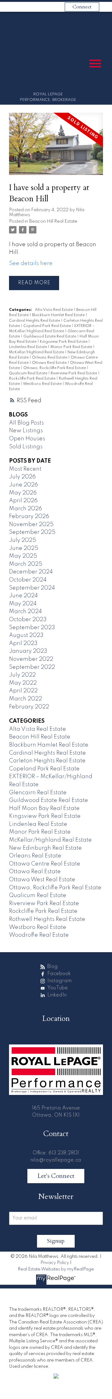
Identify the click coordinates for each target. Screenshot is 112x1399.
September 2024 (32, 588)
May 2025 (23, 556)
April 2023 (23, 643)
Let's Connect (55, 1176)
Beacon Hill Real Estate (53, 221)
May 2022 (23, 683)
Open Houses (27, 439)
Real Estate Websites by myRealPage (56, 1269)
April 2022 (23, 691)
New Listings (26, 431)
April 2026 (23, 500)
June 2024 (23, 596)
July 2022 (22, 675)
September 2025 (32, 532)
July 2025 (22, 540)
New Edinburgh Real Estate (45, 848)
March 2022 (25, 699)
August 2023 (26, 635)
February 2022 (29, 707)
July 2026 (22, 477)
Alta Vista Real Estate (54, 310)
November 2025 (31, 524)
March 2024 (25, 611)
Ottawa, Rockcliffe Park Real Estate (55, 368)
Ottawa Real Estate (50, 363)
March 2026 (25, 509)
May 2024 (23, 604)
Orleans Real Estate (50, 358)
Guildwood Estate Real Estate (50, 336)
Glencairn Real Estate (38, 792)
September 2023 (32, 627)
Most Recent (25, 469)
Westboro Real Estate (43, 384)
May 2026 (23, 493)
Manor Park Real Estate (71, 347)
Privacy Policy (54, 1263)
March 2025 (25, 564)
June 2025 (23, 548)
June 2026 (23, 485)
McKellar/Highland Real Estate (37, 352)
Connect (81, 6)
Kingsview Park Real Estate (64, 342)
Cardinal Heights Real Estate (35, 321)
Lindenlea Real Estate (28, 347)
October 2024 (28, 580)
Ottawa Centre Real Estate (44, 864)
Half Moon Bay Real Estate (44, 808)
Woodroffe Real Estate (39, 935)
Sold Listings (26, 447)
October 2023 (28, 619)
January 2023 (28, 651)
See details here (31, 263)
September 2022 (32, 667)
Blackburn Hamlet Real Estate (59, 315)
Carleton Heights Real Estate (47, 761)
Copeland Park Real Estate (47, 326)
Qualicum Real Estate (28, 373)
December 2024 (31, 572)
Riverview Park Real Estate (74, 373)
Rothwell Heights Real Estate (47, 919)
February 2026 (29, 516)
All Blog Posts (26, 423)
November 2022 (31, 659)
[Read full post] (56, 147)
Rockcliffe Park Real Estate (32, 379)
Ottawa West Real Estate (42, 880)
